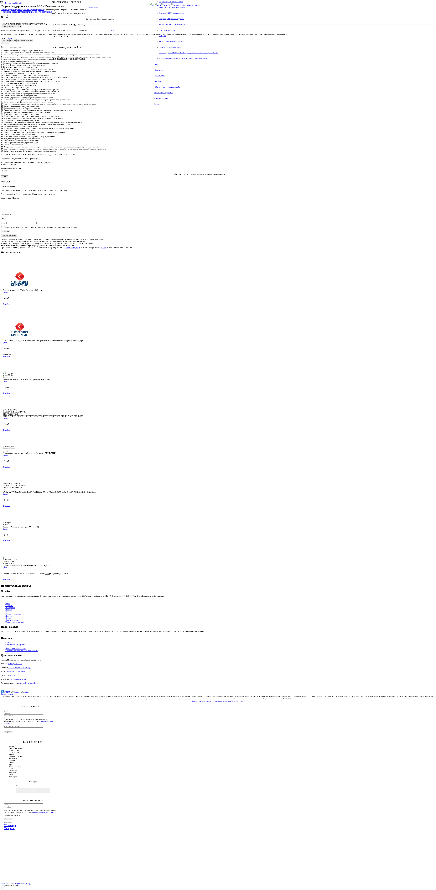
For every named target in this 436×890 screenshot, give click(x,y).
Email (3, 223)
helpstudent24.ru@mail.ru (15, 671)
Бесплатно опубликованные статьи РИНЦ (21, 651)
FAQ (7, 647)
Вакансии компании (13, 614)
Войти (112, 30)
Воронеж (12, 773)
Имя (3, 219)
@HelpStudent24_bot (18, 679)
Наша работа (10, 608)
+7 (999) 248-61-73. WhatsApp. (19, 668)
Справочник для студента (15, 645)
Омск (11, 769)
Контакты (9, 606)
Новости (8, 616)
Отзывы (8, 610)
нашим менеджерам (72, 248)
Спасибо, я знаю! (37, 880)
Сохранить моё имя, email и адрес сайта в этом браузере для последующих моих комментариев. (41, 227)
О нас (7, 604)
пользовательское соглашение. (45, 812)
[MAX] (7, 692)
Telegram (49, 865)
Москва (12, 746)
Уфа (10, 764)
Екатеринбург (14, 752)
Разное (9, 38)
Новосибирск (14, 750)
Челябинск (13, 758)
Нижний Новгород (16, 756)
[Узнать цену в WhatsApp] (238, 171)
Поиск (33, 790)
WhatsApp (36, 865)
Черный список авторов (14, 622)
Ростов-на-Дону (15, 767)
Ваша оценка (6, 198)
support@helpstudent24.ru (28, 683)
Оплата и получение (13, 620)
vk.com (12, 675)
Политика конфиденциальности (202, 701)
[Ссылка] (13, 3)
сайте (103, 248)
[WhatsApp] (16, 692)
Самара (11, 762)
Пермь (11, 775)
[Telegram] (25, 692)
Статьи (8, 618)
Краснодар (13, 771)
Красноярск (13, 760)
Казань (11, 754)
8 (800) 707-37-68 (15, 664)
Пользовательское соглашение (225, 701)
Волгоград (13, 777)
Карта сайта (240, 701)
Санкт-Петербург (15, 748)
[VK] (2, 692)
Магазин (8, 612)
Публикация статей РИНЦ (15, 649)
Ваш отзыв (6, 215)
